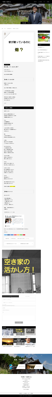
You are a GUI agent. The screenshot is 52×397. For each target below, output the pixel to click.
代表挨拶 (48, 1)
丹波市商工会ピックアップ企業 (30, 346)
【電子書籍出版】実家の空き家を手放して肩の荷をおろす (43, 61)
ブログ (44, 1)
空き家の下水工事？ (17, 336)
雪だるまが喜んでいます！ (7, 336)
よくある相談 (40, 1)
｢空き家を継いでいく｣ (41, 47)
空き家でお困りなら (7, 64)
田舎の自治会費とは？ (17, 346)
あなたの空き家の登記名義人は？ (43, 49)
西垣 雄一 (8, 238)
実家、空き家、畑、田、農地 (21, 238)
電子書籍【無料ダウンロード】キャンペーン (43, 53)
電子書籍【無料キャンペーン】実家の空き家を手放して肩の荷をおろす (43, 57)
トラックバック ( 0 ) (27, 296)
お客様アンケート (28, 336)
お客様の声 (35, 1)
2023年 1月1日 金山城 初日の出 (7, 346)
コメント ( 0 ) (10, 296)
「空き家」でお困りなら (6, 1)
